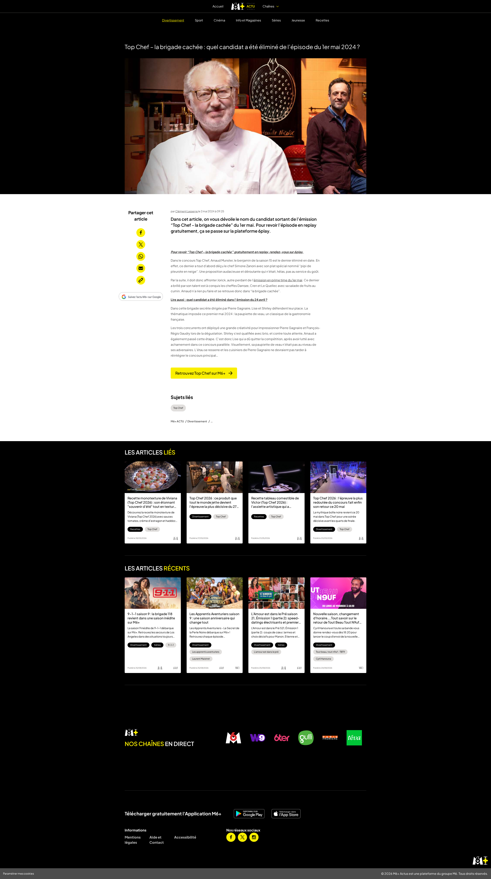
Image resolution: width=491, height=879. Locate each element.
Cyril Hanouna (323, 658)
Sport (199, 20)
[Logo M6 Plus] (175, 668)
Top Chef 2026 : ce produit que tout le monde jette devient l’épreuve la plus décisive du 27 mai (213, 502)
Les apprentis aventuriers (205, 651)
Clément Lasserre (186, 211)
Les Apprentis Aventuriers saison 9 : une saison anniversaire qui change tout (214, 618)
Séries (276, 20)
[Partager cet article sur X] (140, 244)
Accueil (218, 6)
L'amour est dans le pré (266, 651)
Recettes (322, 20)
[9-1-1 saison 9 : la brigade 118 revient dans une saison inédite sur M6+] (153, 593)
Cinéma (219, 20)
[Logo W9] (237, 668)
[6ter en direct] (282, 738)
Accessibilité (183, 837)
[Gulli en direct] (306, 738)
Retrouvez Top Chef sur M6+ (200, 373)
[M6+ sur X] (242, 837)
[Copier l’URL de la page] (140, 280)
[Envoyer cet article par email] (140, 268)
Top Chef (178, 407)
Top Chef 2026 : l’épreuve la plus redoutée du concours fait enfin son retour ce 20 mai (338, 502)
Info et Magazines (248, 20)
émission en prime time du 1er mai (278, 280)
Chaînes (269, 6)
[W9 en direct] (258, 738)
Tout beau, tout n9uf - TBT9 (330, 651)
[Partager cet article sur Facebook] (140, 232)
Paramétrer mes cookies (18, 873)
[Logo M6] (175, 538)
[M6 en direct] (173, 732)
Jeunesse (298, 20)
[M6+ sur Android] (251, 813)
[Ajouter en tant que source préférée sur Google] (141, 296)
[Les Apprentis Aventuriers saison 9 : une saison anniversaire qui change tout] (215, 593)
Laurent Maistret (201, 658)
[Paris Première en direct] (330, 738)
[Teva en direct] (354, 738)
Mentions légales (133, 840)
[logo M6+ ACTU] (243, 6)
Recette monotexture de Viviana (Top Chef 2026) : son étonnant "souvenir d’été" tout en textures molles (153, 502)
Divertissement (173, 20)
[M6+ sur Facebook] (231, 837)
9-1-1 (171, 644)
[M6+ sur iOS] (287, 813)
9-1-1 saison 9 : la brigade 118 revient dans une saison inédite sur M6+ (151, 618)
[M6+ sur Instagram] (254, 837)
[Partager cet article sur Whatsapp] (140, 256)
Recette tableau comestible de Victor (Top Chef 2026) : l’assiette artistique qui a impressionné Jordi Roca (275, 502)
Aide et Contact (156, 840)
